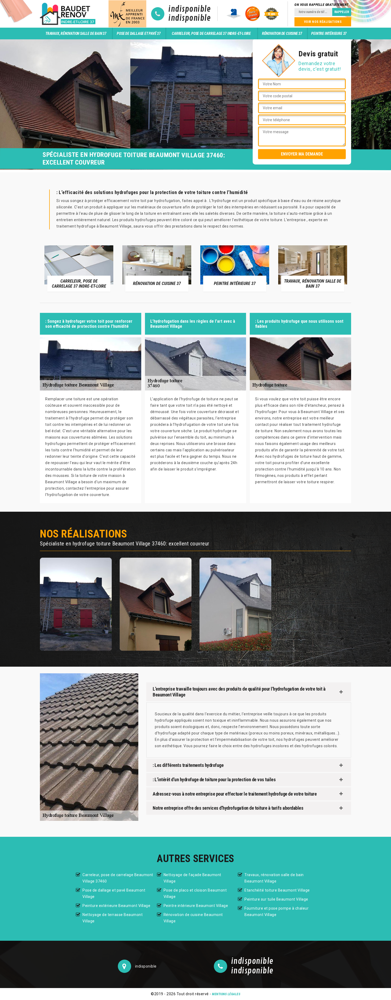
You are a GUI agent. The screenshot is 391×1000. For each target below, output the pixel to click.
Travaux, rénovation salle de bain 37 (75, 33)
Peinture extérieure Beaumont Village (116, 906)
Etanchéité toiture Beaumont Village (277, 890)
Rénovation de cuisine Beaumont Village (193, 918)
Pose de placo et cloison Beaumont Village (195, 893)
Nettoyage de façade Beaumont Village (192, 878)
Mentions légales (226, 994)
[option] (99, 268)
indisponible (189, 9)
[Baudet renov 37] (68, 14)
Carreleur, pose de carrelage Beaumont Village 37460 (117, 878)
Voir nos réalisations (323, 22)
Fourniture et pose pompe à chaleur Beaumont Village (276, 911)
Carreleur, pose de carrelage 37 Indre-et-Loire (211, 33)
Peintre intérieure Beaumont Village (196, 906)
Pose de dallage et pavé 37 (139, 33)
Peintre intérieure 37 (329, 33)
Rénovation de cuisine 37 (282, 33)
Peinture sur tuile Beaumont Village (276, 899)
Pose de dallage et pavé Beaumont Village (113, 893)
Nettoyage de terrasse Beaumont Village (112, 918)
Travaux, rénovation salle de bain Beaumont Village (274, 878)
